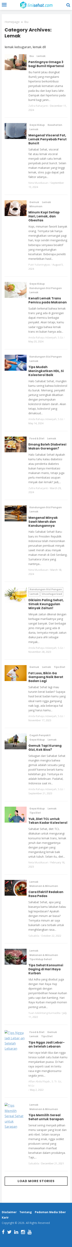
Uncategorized (52, 594)
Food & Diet (36, 438)
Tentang (25, 1212)
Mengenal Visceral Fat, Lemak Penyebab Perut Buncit (47, 139)
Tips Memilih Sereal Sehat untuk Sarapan (46, 1117)
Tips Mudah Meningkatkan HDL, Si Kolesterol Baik (46, 371)
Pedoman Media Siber (50, 1212)
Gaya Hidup (37, 125)
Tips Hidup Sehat (40, 959)
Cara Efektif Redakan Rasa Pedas (45, 894)
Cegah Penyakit (40, 735)
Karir (5, 1217)
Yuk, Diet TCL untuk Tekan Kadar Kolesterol (47, 821)
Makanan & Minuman (43, 886)
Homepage (12, 22)
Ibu (26, 22)
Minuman (35, 206)
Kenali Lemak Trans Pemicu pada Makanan (47, 300)
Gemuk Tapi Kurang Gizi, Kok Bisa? (45, 748)
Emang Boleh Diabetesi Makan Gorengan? (47, 446)
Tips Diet (59, 667)
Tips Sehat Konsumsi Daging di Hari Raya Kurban (45, 969)
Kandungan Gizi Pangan (45, 288)
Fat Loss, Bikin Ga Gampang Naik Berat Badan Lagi (45, 677)
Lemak (41, 56)
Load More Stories (36, 1181)
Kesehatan (55, 125)
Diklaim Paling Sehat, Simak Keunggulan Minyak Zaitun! (46, 604)
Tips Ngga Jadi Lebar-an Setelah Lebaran (46, 1044)
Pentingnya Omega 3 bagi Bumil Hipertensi (46, 64)
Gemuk (34, 202)
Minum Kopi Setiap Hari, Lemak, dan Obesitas (44, 216)
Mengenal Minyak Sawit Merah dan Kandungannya (43, 522)
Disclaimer (9, 1212)
